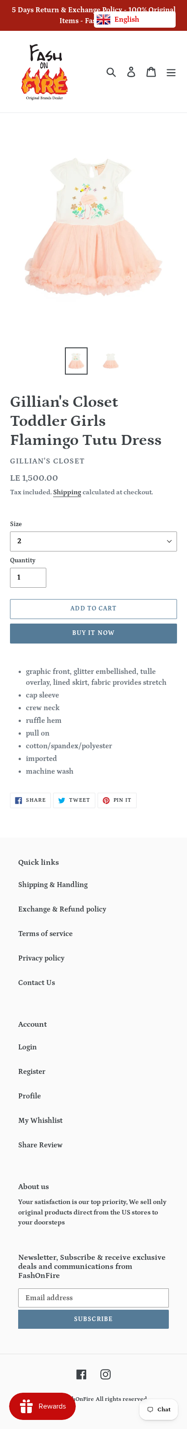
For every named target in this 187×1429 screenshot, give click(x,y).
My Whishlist (40, 1121)
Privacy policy (41, 958)
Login (27, 1047)
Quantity (22, 560)
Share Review (40, 1145)
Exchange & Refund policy (62, 909)
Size (16, 524)
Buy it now (93, 633)
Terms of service (45, 934)
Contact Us (36, 983)
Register (31, 1072)
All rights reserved (121, 1399)
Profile (29, 1096)
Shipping (67, 492)
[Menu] (171, 72)
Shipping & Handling (53, 885)
